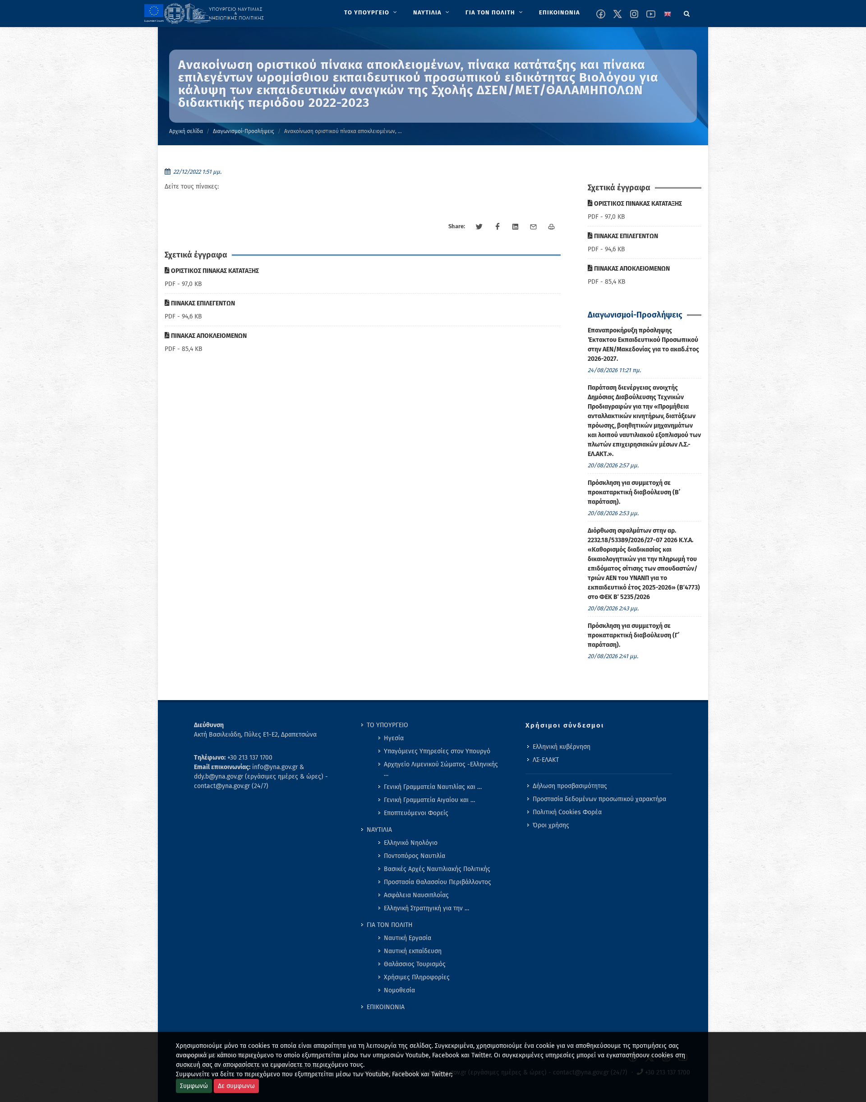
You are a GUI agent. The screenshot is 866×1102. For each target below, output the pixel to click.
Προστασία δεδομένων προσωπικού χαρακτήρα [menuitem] (599, 799)
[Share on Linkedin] (516, 227)
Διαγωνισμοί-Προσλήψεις (243, 131)
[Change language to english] (667, 14)
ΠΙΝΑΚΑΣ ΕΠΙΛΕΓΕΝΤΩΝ (202, 303)
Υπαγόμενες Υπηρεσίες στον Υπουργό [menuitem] (437, 751)
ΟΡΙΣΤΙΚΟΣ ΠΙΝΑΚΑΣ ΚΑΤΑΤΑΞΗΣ (214, 271)
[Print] (552, 227)
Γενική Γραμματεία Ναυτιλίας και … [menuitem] (433, 787)
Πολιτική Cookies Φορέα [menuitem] (567, 812)
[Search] (687, 12)
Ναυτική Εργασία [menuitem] (407, 938)
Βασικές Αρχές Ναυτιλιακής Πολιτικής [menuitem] (437, 869)
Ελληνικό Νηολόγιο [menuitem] (411, 843)
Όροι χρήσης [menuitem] (551, 825)
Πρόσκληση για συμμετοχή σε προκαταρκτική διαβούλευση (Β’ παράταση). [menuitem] (634, 492)
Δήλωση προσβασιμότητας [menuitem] (570, 786)
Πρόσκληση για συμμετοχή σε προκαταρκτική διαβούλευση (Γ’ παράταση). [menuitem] (633, 635)
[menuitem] (371, 12)
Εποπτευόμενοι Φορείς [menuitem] (416, 813)
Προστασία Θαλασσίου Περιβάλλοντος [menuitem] (437, 882)
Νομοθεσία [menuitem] (399, 990)
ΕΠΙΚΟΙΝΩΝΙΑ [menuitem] (386, 1007)
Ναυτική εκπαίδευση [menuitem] (413, 951)
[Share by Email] (534, 227)
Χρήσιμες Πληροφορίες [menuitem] (417, 977)
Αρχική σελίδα (186, 131)
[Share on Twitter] (479, 227)
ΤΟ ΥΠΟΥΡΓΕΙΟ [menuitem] (387, 725)
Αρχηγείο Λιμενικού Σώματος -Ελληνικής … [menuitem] (441, 769)
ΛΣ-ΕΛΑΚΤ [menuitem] (546, 760)
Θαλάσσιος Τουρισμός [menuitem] (415, 964)
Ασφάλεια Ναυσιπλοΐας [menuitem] (416, 895)
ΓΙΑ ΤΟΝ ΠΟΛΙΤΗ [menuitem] (390, 925)
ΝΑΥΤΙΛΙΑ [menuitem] (379, 830)
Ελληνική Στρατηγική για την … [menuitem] (426, 908)
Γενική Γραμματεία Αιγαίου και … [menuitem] (429, 800)
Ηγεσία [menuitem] (394, 738)
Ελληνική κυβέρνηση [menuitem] (561, 747)
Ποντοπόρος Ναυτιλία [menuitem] (414, 856)
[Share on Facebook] (497, 227)
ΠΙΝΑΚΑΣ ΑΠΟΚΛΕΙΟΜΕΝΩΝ (208, 336)
